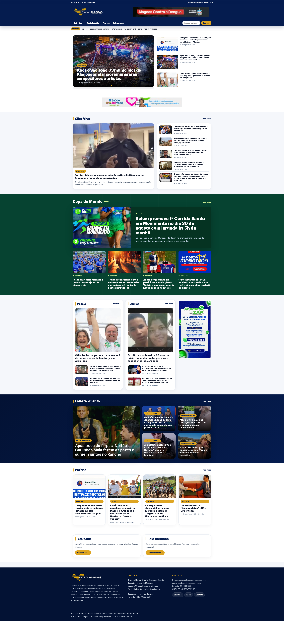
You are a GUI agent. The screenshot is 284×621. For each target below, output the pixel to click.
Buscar (206, 23)
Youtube (106, 23)
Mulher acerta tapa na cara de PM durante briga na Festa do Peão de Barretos (105, 380)
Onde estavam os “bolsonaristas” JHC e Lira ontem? (193, 508)
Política (79, 501)
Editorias (79, 23)
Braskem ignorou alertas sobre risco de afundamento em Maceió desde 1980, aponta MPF (190, 140)
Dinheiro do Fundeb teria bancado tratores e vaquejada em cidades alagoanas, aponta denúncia (189, 164)
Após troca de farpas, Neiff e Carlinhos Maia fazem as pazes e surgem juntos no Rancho (104, 450)
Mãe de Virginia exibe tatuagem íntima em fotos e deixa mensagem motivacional (194, 424)
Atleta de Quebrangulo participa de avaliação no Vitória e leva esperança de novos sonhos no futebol (159, 283)
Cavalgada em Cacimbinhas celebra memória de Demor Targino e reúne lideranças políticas (157, 511)
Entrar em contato (155, 553)
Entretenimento (83, 440)
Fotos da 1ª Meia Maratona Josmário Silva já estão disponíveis (88, 282)
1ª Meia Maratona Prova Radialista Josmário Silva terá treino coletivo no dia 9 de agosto (194, 283)
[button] (75, 61)
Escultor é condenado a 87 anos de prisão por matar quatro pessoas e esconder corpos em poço (105, 368)
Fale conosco (118, 23)
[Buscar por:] (191, 23)
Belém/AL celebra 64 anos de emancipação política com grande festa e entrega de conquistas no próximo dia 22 (158, 422)
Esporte (141, 213)
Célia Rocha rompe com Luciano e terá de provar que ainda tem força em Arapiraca (112, 74)
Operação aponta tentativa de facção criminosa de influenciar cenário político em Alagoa (190, 152)
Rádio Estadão (93, 23)
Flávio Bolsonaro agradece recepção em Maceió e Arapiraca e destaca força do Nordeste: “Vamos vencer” (123, 512)
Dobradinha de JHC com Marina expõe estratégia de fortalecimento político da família (191, 128)
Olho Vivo (80, 171)
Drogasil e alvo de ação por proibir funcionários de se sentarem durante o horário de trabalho (157, 380)
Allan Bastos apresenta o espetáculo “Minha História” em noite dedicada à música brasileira (158, 450)
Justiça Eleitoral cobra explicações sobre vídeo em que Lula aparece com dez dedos (156, 368)
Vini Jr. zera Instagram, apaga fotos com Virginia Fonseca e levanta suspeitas (193, 451)
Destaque (82, 65)
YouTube (178, 595)
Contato (199, 595)
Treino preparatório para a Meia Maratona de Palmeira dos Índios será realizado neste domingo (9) (123, 283)
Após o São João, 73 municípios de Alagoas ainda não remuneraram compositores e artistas (195, 58)
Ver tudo (207, 119)
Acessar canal (83, 553)
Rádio (188, 595)
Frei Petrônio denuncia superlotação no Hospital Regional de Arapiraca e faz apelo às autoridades (109, 176)
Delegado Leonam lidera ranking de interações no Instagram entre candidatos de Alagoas (119, 29)
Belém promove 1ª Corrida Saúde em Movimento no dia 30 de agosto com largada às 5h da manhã (170, 225)
